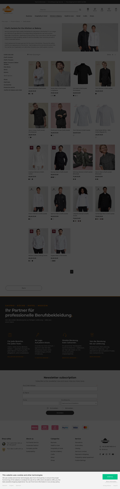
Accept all (110, 476)
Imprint (115, 485)
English (11, 485)
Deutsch (4, 485)
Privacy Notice (107, 485)
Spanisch (18, 485)
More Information (111, 481)
